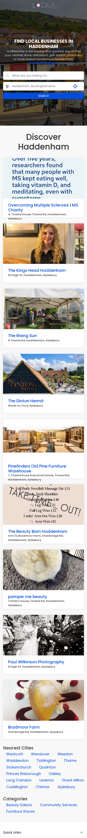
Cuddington (17, 786)
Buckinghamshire (43, 63)
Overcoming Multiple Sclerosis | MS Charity (43, 207)
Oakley (55, 773)
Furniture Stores (20, 811)
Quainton (47, 767)
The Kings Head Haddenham (37, 270)
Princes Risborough (23, 773)
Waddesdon (17, 760)
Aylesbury (66, 786)
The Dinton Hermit (26, 401)
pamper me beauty (27, 596)
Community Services (58, 804)
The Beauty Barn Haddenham (37, 531)
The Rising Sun (22, 335)
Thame (70, 760)
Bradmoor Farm (24, 727)
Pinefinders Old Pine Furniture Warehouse (37, 468)
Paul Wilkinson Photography (36, 662)
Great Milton (73, 780)
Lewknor (46, 780)
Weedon (65, 754)
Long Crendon (19, 780)
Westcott (14, 754)
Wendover (40, 754)
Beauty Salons (19, 804)
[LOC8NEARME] (43, 4)
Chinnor (43, 786)
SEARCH (43, 96)
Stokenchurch (18, 767)
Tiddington (46, 760)
